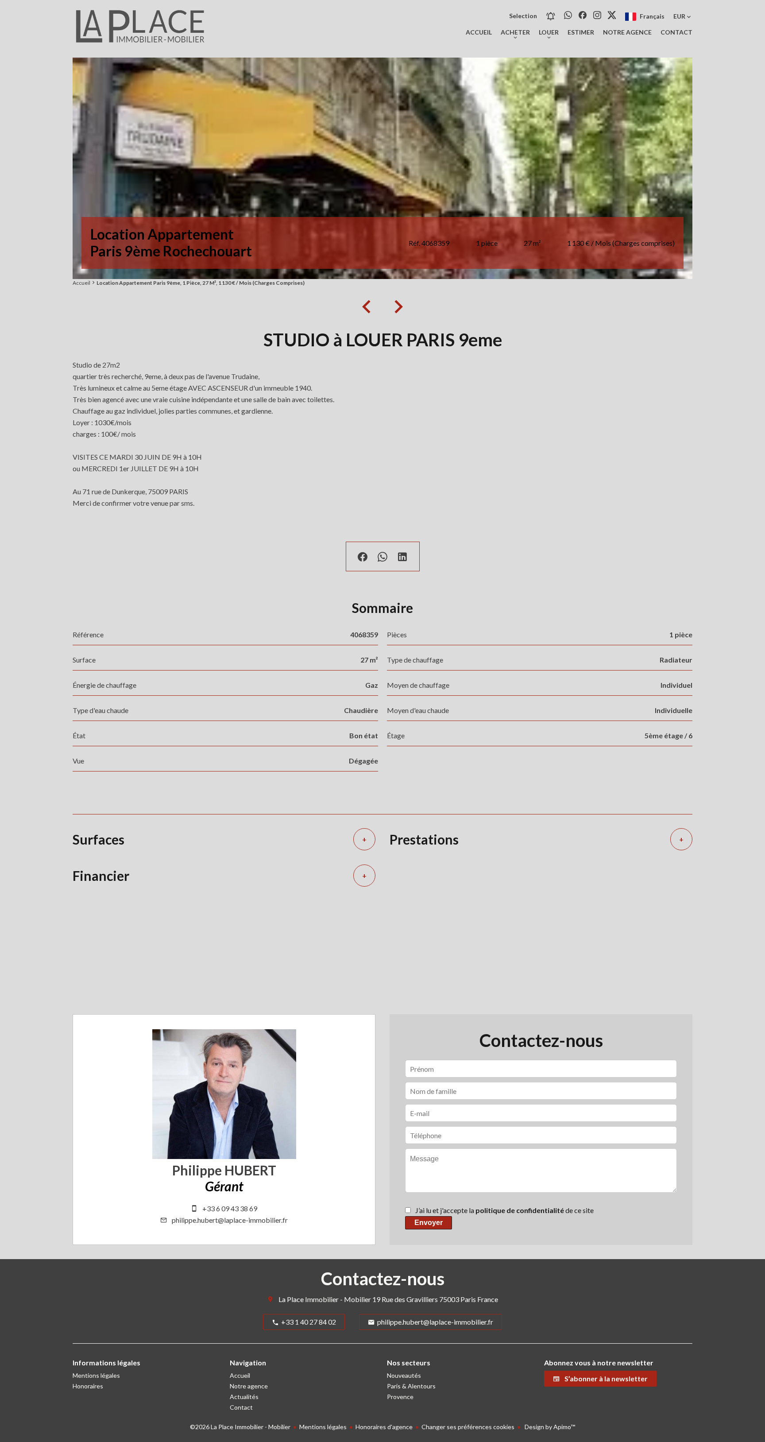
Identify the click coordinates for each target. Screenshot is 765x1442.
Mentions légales (323, 1426)
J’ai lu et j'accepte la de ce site (504, 1210)
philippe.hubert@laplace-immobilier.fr (230, 1220)
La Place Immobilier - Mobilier (324, 1299)
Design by (549, 1426)
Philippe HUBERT (224, 1170)
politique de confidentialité (519, 1210)
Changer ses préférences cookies (467, 1426)
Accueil (81, 283)
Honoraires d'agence (384, 1426)
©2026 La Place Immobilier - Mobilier (240, 1426)
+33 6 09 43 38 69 (229, 1208)
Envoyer (428, 1222)
